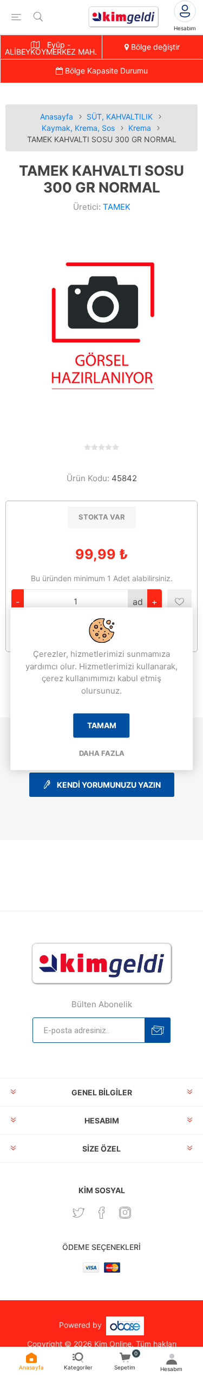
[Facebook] (101, 1212)
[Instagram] (125, 1212)
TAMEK (116, 207)
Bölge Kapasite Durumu (105, 70)
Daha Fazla (102, 753)
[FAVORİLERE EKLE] (179, 601)
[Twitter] (78, 1212)
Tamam (101, 725)
